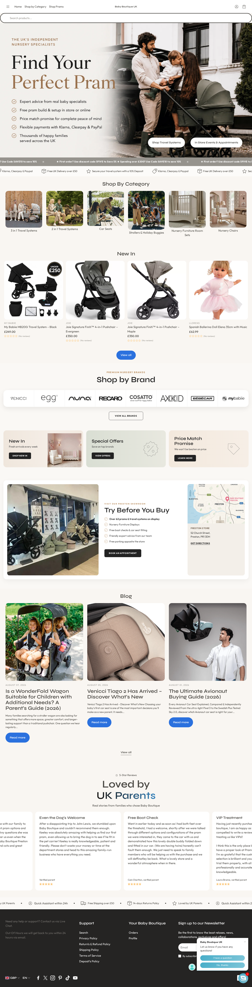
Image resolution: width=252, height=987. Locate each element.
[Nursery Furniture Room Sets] (187, 209)
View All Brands (126, 415)
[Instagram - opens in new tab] (52, 978)
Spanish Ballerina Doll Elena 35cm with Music (218, 327)
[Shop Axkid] (172, 398)
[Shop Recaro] (110, 398)
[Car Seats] (105, 208)
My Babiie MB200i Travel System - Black (30, 327)
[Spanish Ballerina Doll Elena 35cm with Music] (218, 290)
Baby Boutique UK (126, 6)
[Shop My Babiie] (233, 398)
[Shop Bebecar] (202, 398)
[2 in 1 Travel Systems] (64, 208)
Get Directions (200, 543)
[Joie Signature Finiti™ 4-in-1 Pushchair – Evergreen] (95, 290)
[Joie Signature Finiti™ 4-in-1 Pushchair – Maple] (156, 290)
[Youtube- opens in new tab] (75, 978)
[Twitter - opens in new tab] (45, 978)
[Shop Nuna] (80, 398)
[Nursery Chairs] (228, 209)
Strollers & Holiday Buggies (146, 232)
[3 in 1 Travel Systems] (23, 209)
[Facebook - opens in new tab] (38, 978)
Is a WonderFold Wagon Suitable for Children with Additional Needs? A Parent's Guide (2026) (38, 699)
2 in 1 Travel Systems (65, 229)
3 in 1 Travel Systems (24, 230)
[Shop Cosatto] (141, 398)
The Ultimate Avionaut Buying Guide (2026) (198, 694)
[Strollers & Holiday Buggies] (146, 210)
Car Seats (105, 229)
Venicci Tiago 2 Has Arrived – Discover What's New (124, 694)
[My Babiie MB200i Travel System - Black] (33, 290)
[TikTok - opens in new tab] (67, 978)
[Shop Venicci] (18, 398)
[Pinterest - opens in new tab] (60, 978)
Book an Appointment (123, 553)
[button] (7, 6)
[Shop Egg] (49, 398)
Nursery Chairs (228, 230)
